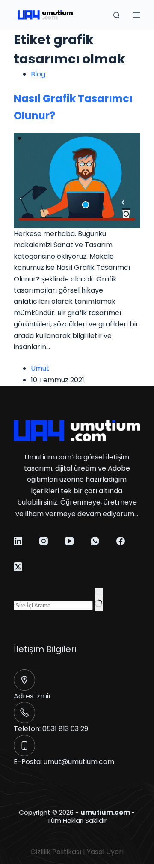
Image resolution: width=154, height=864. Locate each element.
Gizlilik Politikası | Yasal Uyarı (77, 852)
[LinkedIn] (18, 541)
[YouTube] (69, 541)
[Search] (116, 15)
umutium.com (105, 812)
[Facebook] (120, 541)
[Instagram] (43, 541)
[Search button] (99, 599)
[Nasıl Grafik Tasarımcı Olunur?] (77, 180)
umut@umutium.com (79, 762)
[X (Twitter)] (18, 566)
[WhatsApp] (95, 541)
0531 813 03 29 (65, 729)
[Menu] (136, 15)
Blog (38, 74)
